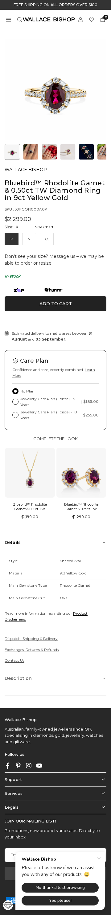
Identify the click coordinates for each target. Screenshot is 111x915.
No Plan (27, 391)
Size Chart (44, 227)
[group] (55, 89)
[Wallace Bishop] (49, 19)
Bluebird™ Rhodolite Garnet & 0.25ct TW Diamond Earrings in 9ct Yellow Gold (81, 511)
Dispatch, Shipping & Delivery (31, 638)
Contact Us (14, 660)
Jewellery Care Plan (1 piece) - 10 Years (59, 415)
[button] (8, 19)
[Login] (80, 19)
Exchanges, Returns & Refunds (32, 649)
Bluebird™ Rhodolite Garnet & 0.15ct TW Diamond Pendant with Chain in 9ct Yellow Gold (30, 511)
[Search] (19, 19)
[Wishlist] (91, 19)
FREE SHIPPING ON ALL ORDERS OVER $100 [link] (55, 5)
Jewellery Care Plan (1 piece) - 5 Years (59, 401)
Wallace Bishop (26, 169)
